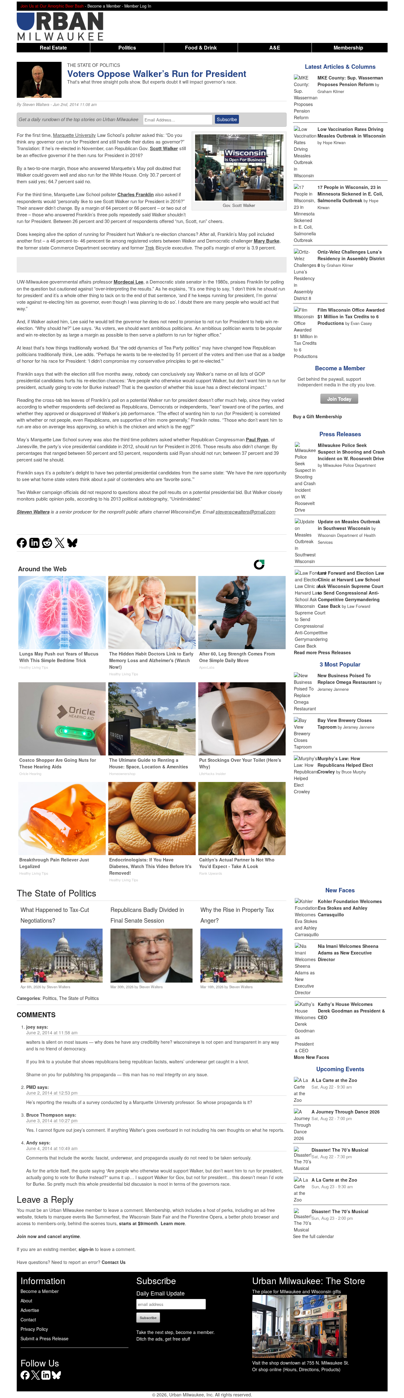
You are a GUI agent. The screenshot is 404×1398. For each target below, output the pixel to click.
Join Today (339, 398)
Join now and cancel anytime (48, 1236)
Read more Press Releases (322, 652)
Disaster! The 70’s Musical (340, 1150)
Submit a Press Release (44, 1338)
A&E (274, 47)
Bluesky (56, 1379)
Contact (28, 1319)
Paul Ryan (257, 439)
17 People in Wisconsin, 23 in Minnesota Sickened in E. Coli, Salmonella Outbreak (350, 193)
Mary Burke (266, 240)
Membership (348, 47)
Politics (127, 47)
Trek (149, 247)
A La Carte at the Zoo (334, 1080)
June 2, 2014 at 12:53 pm (52, 1093)
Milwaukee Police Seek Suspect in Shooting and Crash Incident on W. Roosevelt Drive (351, 451)
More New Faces (311, 1057)
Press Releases (340, 434)
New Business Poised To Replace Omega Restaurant (347, 678)
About (26, 1300)
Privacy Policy (34, 1329)
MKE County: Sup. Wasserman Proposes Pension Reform (350, 80)
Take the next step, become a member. (175, 1332)
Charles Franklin (135, 194)
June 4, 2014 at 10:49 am (52, 1148)
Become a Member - (105, 6)
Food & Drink (201, 47)
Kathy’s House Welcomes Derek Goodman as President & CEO (351, 1010)
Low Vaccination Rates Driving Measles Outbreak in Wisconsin (352, 132)
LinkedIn (45, 1379)
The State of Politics (79, 998)
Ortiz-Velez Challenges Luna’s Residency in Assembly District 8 (351, 258)
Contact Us (114, 1262)
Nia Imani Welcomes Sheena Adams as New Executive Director (348, 952)
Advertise (30, 1310)
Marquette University (74, 135)
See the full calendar (313, 1236)
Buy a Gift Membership (317, 416)
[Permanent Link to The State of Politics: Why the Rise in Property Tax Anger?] (241, 981)
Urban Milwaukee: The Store (308, 1280)
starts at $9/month (138, 1223)
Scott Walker (164, 148)
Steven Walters (35, 104)
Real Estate (53, 47)
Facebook (25, 1379)
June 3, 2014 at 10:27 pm (52, 1120)
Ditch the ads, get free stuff (163, 1339)
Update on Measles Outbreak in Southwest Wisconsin (349, 524)
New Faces (340, 890)
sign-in (86, 1249)
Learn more (173, 1223)
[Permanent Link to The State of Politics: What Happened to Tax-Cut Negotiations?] (61, 981)
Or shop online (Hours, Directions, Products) (296, 1369)
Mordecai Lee (128, 281)
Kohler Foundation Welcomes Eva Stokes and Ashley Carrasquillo (350, 908)
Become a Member (340, 368)
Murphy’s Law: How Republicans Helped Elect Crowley (345, 765)
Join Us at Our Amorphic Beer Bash (52, 6)
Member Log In (137, 6)
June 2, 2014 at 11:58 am (52, 1032)
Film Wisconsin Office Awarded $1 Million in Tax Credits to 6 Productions (351, 316)
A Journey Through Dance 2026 (346, 1111)
